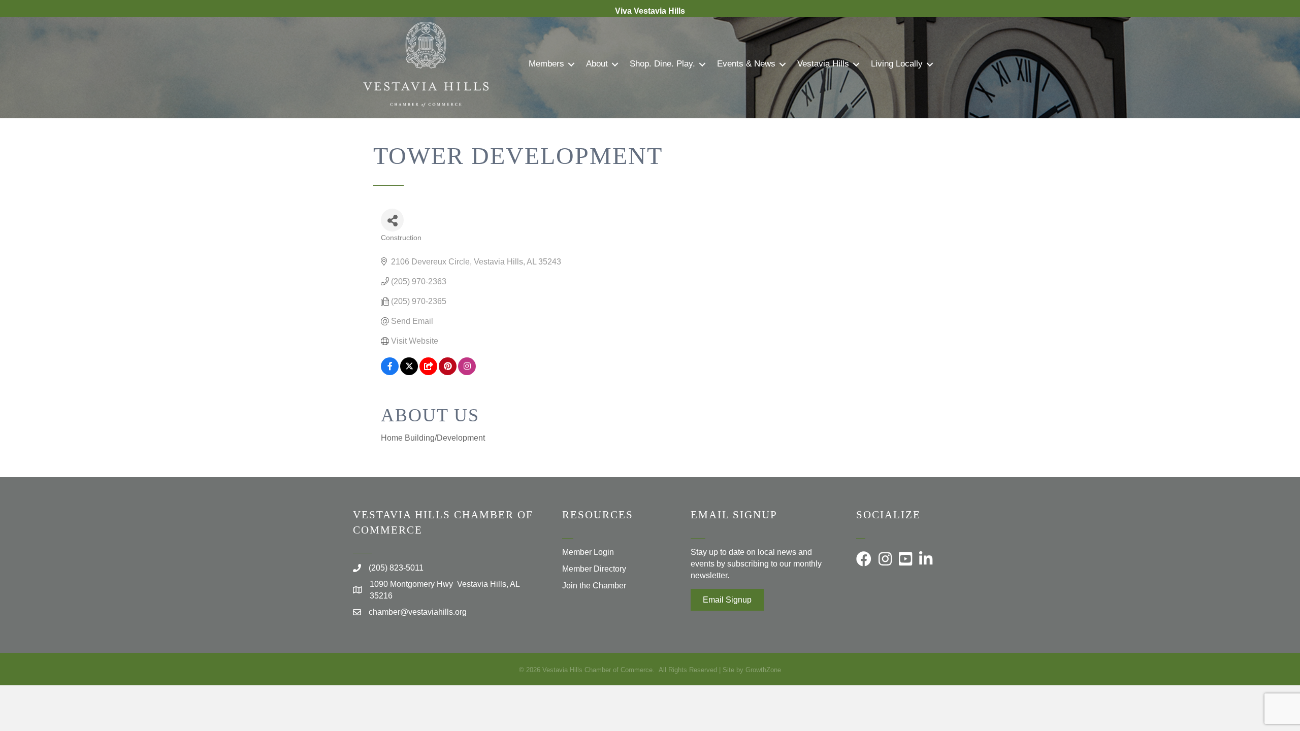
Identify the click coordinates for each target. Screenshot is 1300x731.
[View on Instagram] (467, 372)
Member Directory (594, 568)
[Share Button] (392, 220)
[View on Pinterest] (448, 372)
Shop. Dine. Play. (662, 64)
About (597, 64)
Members (546, 64)
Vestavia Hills (823, 64)
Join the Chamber (594, 585)
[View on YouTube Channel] (428, 372)
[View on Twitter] (409, 372)
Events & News (746, 64)
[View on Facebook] (390, 372)
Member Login (588, 552)
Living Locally (897, 64)
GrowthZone (763, 670)
